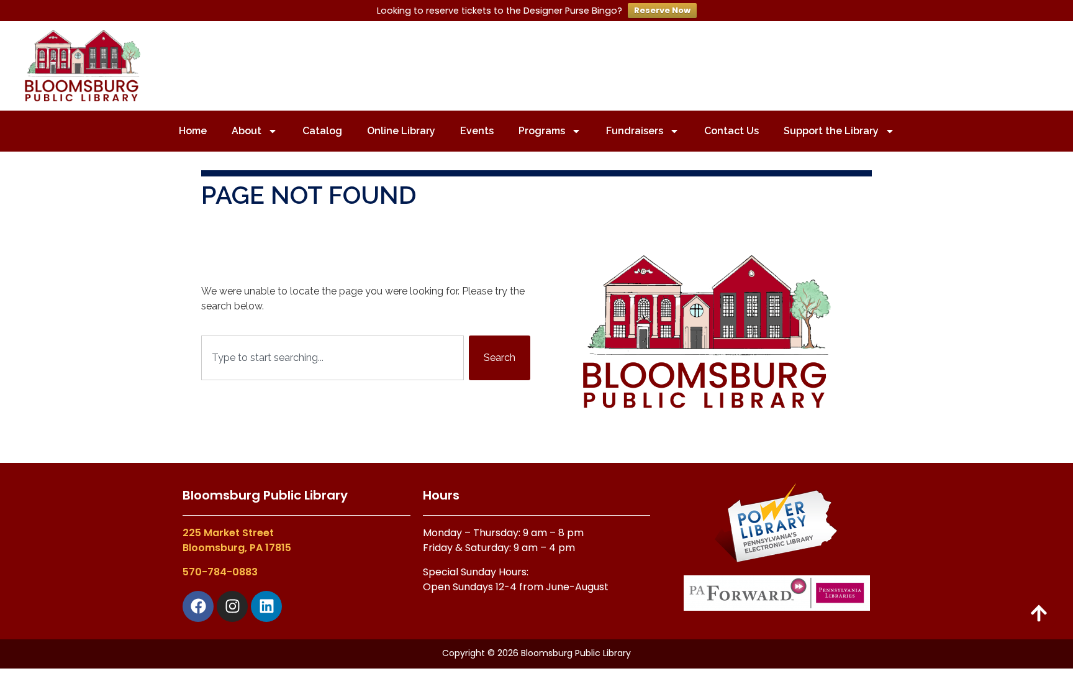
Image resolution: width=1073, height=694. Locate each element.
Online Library (401, 131)
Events (477, 131)
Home (193, 131)
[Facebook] (198, 606)
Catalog (322, 131)
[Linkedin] (266, 606)
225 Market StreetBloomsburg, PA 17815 (237, 540)
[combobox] (332, 358)
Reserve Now (662, 10)
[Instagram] (232, 606)
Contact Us (731, 131)
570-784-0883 (220, 572)
